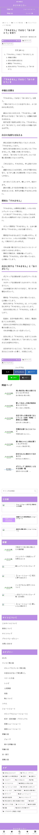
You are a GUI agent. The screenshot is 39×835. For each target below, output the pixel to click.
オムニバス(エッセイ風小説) (12, 40)
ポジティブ (27, 40)
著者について (7, 628)
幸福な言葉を (12, 57)
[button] (25, 377)
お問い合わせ (7, 644)
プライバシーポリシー (10, 639)
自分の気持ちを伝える (15, 60)
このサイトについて (9, 623)
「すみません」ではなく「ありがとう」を (20, 54)
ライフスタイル (8, 43)
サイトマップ (7, 634)
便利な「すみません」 (15, 63)
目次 (16, 50)
